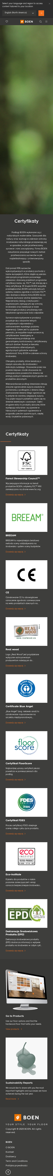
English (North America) (16, 13)
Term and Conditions (17, 1161)
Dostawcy (11, 1157)
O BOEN (10, 1147)
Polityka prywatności (16, 1166)
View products (13, 1029)
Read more (11, 1099)
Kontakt (10, 1152)
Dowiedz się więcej (14, 495)
